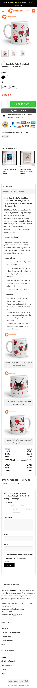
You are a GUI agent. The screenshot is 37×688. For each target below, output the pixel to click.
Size (3, 82)
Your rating (8, 502)
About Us (4, 629)
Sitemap (4, 645)
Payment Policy (6, 665)
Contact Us (5, 657)
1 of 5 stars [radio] (7, 505)
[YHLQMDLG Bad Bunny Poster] (9, 158)
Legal (3, 673)
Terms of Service (7, 641)
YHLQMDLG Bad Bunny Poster (9, 170)
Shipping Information (8, 661)
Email (6, 544)
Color (3, 72)
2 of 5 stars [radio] (17, 505)
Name (6, 534)
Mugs (3, 61)
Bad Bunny (5, 136)
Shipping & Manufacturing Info (14, 191)
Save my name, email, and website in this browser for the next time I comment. (18, 558)
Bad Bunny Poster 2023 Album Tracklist (26, 170)
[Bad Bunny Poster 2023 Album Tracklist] (27, 158)
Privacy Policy (6, 637)
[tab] (18, 186)
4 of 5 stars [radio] (22, 509)
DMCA (3, 669)
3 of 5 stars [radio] (9, 509)
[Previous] (4, 31)
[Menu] (2, 10)
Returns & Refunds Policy (10, 633)
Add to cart (23, 104)
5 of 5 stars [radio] (9, 512)
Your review (8, 517)
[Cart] (33, 11)
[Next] (32, 31)
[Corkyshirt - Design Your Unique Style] (18, 10)
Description (7, 186)
